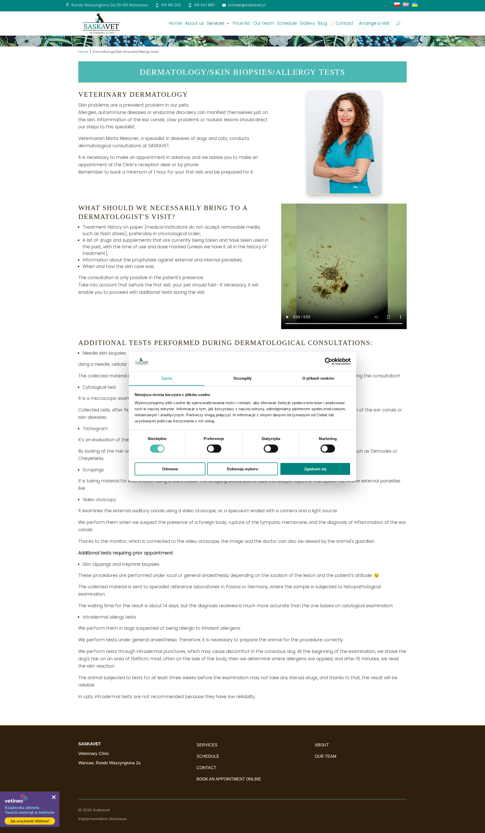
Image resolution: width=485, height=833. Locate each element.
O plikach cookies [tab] (318, 378)
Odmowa (170, 469)
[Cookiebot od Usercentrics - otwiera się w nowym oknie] (328, 361)
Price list (241, 23)
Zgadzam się (315, 469)
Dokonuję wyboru (242, 469)
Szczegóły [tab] (242, 378)
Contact (344, 23)
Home (175, 23)
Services (216, 23)
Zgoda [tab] (167, 378)
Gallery (307, 23)
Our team (263, 23)
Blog (322, 23)
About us (194, 23)
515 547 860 (204, 5)
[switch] (214, 449)
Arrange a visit (374, 23)
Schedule (287, 23)
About (322, 745)
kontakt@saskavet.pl (246, 5)
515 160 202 (171, 5)
